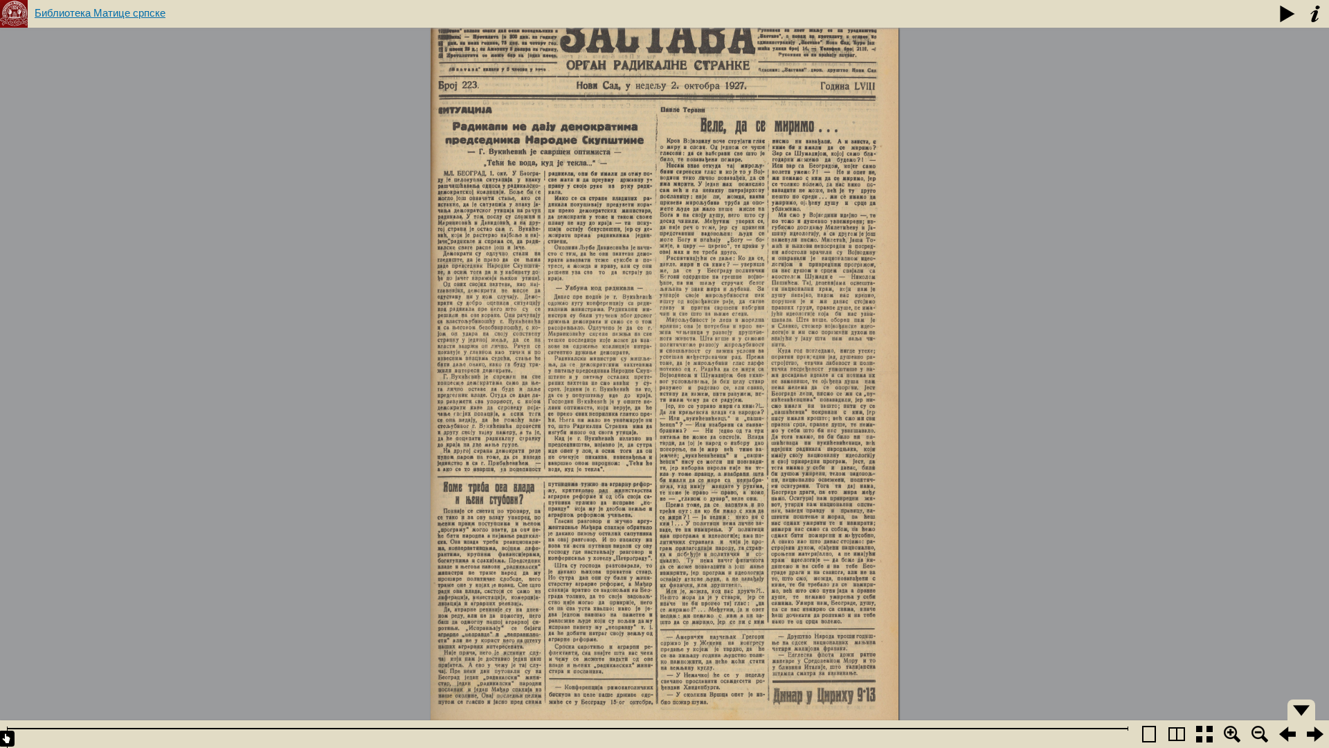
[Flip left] (1287, 734)
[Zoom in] (1232, 734)
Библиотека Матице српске (100, 13)
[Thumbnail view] (1204, 734)
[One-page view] (1149, 734)
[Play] (1287, 14)
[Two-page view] (1177, 734)
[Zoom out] (1260, 734)
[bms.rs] (14, 14)
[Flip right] (1315, 734)
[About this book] (1315, 14)
